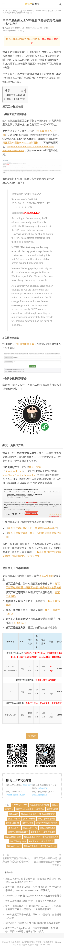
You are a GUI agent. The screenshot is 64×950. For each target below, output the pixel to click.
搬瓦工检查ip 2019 (50, 837)
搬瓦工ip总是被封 (28, 814)
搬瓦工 (5, 28)
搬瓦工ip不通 (52, 809)
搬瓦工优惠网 (32, 4)
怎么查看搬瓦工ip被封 (39, 805)
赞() (33, 736)
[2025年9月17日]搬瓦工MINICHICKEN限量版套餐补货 (32, 923)
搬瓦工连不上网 (31, 846)
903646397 (27, 785)
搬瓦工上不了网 (30, 828)
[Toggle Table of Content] (21, 90)
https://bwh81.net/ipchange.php (18, 475)
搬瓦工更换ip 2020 (32, 837)
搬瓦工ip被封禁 (12, 823)
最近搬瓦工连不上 (48, 846)
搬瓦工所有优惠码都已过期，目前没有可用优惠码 (30, 901)
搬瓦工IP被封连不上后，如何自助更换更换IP (32, 528)
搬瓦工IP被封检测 (16, 95)
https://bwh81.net (14, 471)
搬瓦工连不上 (47, 841)
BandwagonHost (33, 10)
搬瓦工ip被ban (14, 818)
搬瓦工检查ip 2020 (18, 841)
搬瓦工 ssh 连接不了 (24, 809)
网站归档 (17, 944)
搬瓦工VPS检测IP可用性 (47, 823)
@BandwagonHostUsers (15, 795)
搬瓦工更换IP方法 (16, 99)
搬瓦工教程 (36, 832)
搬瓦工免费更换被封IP (18, 832)
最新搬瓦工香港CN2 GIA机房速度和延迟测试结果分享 (16, 860)
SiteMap (58, 942)
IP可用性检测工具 (24, 344)
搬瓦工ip (40, 809)
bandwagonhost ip (19, 805)
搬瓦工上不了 (14, 828)
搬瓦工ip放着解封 (47, 814)
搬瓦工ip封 (13, 814)
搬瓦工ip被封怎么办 (46, 818)
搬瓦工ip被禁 (27, 823)
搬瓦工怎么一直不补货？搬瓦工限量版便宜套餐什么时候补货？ (48, 861)
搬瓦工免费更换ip (47, 828)
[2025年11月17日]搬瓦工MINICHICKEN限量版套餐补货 (33, 895)
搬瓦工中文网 (46, 575)
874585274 (20, 622)
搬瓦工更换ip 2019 (13, 837)
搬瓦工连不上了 (14, 846)
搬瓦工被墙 (34, 841)
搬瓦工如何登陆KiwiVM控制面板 (20, 142)
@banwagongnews (39, 795)
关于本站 (26, 944)
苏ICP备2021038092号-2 (41, 944)
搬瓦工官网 (35, 467)
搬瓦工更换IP (49, 832)
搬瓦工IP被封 (29, 818)
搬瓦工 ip (9, 809)
